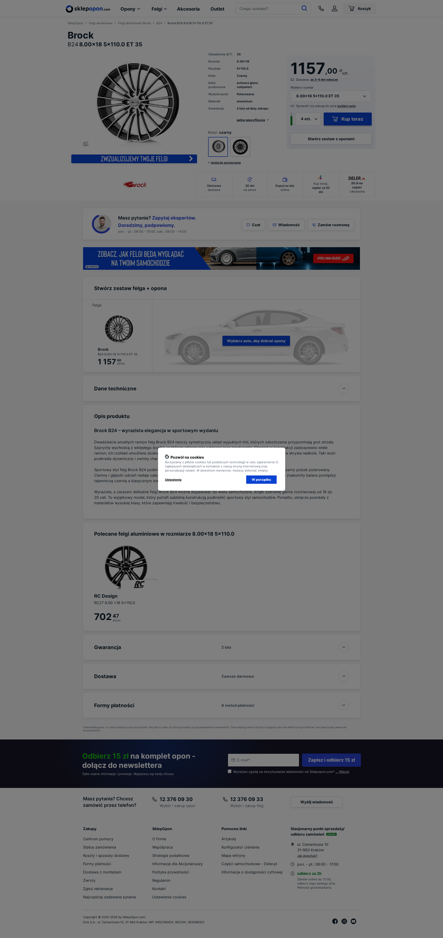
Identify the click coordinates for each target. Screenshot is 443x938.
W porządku (261, 479)
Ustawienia (173, 479)
